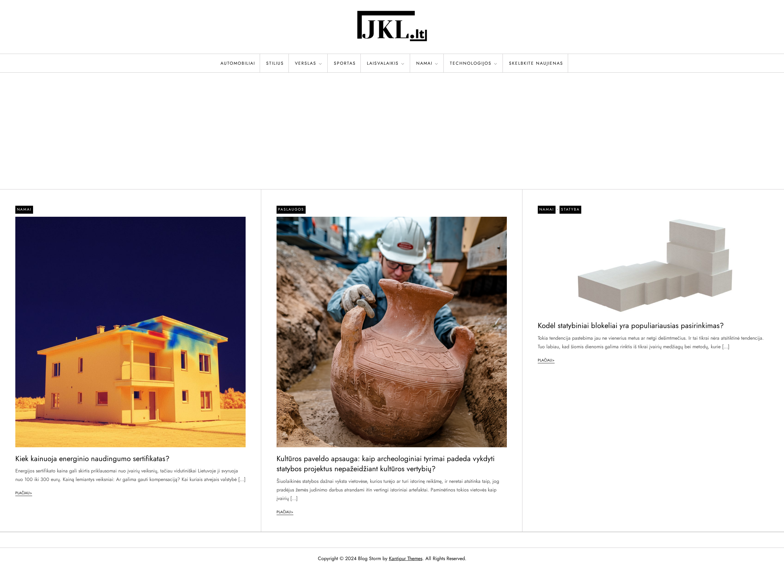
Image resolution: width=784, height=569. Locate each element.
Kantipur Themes (405, 558)
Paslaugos (291, 209)
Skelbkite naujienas (536, 63)
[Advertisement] (392, 131)
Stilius (275, 63)
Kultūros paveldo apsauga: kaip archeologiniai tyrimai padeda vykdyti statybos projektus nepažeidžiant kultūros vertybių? (386, 463)
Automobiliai (238, 63)
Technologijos (471, 63)
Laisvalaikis (383, 63)
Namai (424, 63)
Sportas (345, 63)
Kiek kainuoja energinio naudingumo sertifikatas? (92, 458)
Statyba (570, 209)
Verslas (305, 63)
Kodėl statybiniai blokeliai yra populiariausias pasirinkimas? (631, 325)
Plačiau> (23, 493)
